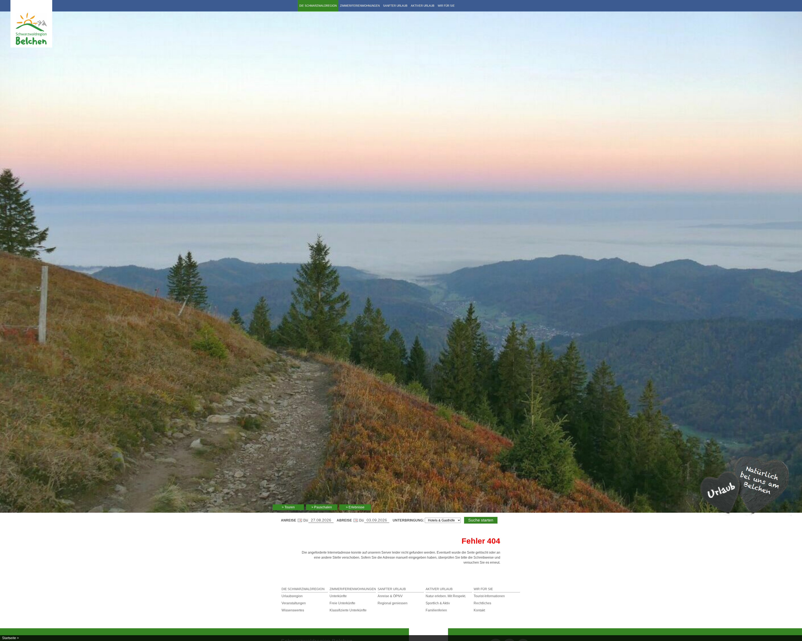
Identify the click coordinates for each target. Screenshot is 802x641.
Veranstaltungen (294, 603)
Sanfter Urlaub (395, 5)
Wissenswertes (293, 610)
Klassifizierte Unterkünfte (348, 610)
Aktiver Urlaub (422, 5)
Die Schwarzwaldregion (318, 5)
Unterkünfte (338, 596)
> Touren (288, 507)
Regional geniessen (392, 603)
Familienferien (436, 610)
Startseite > (10, 638)
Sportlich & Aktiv (438, 603)
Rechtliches (482, 603)
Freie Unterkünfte (342, 603)
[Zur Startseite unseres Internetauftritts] (31, 46)
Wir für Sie (446, 5)
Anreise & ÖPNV (390, 596)
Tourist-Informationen (489, 596)
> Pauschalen (321, 507)
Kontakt (479, 610)
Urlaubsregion (292, 596)
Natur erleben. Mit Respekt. (446, 596)
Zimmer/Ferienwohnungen (360, 5)
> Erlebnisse (355, 507)
